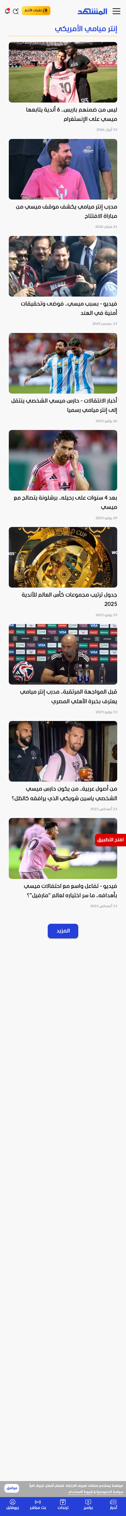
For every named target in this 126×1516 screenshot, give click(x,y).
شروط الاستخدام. (80, 1492)
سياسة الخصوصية (109, 1492)
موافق (11, 1488)
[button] (63, 87)
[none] (63, 29)
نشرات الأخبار (33, 10)
